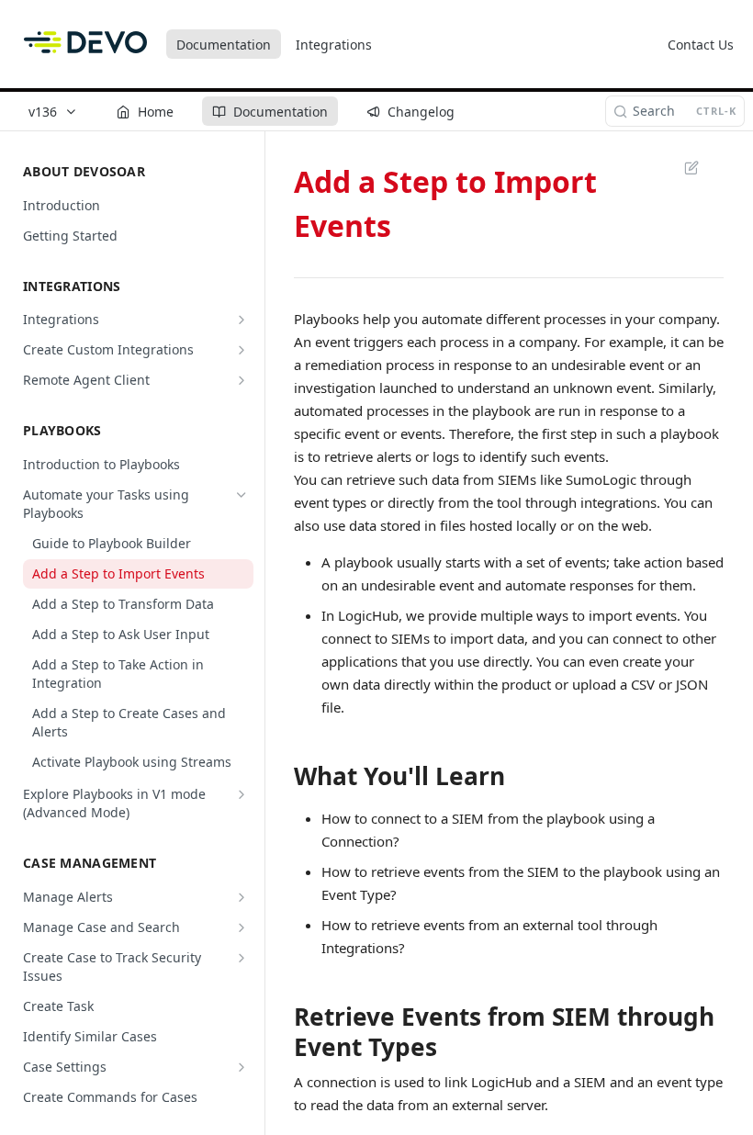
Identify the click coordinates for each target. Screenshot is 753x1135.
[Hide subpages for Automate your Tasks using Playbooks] (241, 495)
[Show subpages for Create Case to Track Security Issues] (241, 957)
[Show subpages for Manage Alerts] (241, 897)
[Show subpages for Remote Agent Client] (241, 380)
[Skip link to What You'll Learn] (281, 776)
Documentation (223, 44)
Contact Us (701, 44)
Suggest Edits (682, 167)
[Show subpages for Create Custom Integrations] (241, 350)
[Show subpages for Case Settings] (241, 1067)
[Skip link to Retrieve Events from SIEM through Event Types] (281, 1032)
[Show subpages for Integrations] (241, 319)
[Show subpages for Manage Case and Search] (241, 927)
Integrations (334, 44)
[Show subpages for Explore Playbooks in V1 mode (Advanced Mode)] (241, 794)
